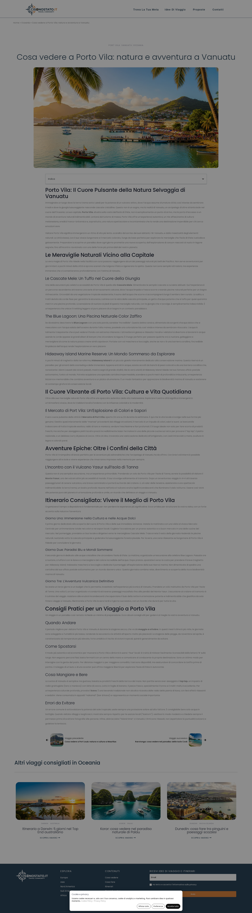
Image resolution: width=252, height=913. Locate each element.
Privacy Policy (100, 901)
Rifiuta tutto (144, 906)
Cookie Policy (86, 901)
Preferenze (158, 906)
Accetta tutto (173, 906)
